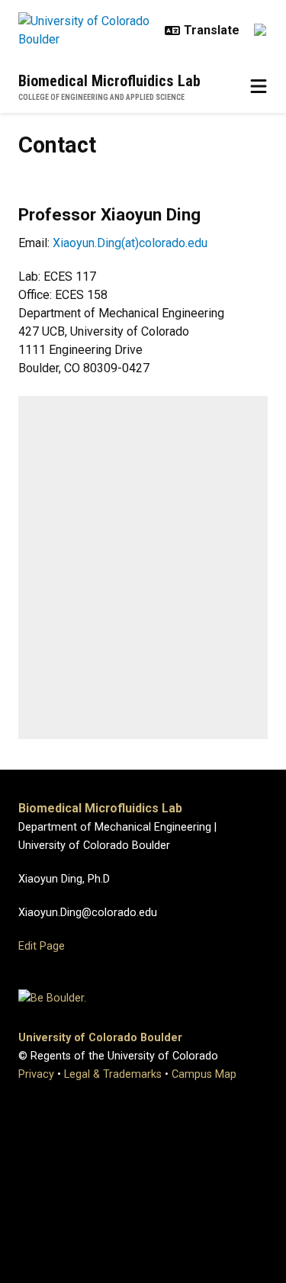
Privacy (36, 1074)
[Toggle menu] (258, 87)
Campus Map (204, 1074)
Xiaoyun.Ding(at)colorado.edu (130, 243)
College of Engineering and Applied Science (101, 97)
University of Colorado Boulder (100, 1037)
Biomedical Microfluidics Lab (109, 81)
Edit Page (41, 946)
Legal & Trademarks (113, 1074)
